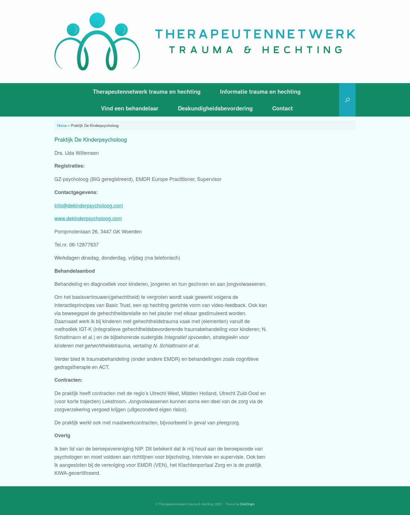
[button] (347, 100)
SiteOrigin (247, 504)
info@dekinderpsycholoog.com (88, 205)
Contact (282, 108)
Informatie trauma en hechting (260, 91)
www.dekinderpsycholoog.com (88, 218)
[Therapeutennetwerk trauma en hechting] (205, 42)
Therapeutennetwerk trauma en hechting (147, 91)
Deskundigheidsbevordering (215, 108)
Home (62, 125)
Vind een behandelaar (129, 108)
